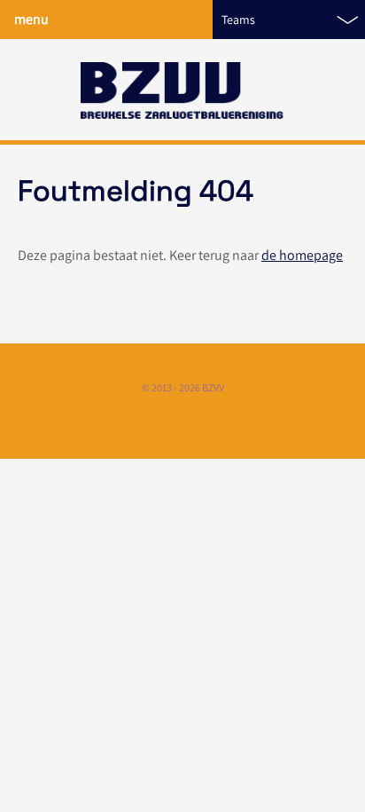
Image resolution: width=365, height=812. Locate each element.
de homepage (302, 255)
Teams (238, 20)
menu (31, 19)
